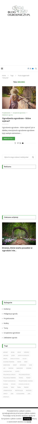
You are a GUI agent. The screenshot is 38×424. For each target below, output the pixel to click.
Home (4, 76)
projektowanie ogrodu (26, 381)
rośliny (13, 384)
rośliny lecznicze (24, 384)
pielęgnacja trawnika (9, 377)
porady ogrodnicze (9, 381)
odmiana (28, 368)
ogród (17, 371)
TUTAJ (28, 422)
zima (12, 393)
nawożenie (19, 368)
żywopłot (6, 397)
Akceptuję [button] (27, 419)
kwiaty (15, 365)
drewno (26, 352)
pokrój (21, 377)
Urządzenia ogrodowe (12, 333)
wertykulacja (19, 390)
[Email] (32, 68)
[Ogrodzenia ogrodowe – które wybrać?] (19, 97)
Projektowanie (9, 318)
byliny (19, 352)
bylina (12, 352)
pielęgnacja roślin (24, 374)
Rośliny (6, 323)
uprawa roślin (7, 390)
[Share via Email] (22, 143)
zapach (5, 393)
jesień (13, 355)
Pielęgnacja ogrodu (11, 314)
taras (12, 387)
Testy (6, 328)
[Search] (36, 68)
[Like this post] (15, 143)
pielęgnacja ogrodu (9, 374)
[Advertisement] (19, 42)
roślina (5, 384)
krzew (19, 362)
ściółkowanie (20, 393)
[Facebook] (28, 68)
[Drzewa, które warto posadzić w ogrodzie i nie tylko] (19, 233)
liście (30, 365)
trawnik (26, 387)
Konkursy (7, 309)
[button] (5, 237)
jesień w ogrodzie (23, 355)
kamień (5, 358)
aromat (5, 352)
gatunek (5, 355)
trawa (19, 387)
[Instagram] (30, 68)
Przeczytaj (8, 138)
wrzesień (28, 390)
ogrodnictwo (7, 371)
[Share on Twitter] (20, 143)
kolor (24, 358)
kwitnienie (23, 365)
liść (4, 368)
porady (28, 377)
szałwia (5, 387)
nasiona (10, 368)
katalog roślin (14, 358)
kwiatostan (6, 365)
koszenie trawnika (8, 362)
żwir (29, 393)
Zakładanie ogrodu (10, 337)
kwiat (25, 362)
